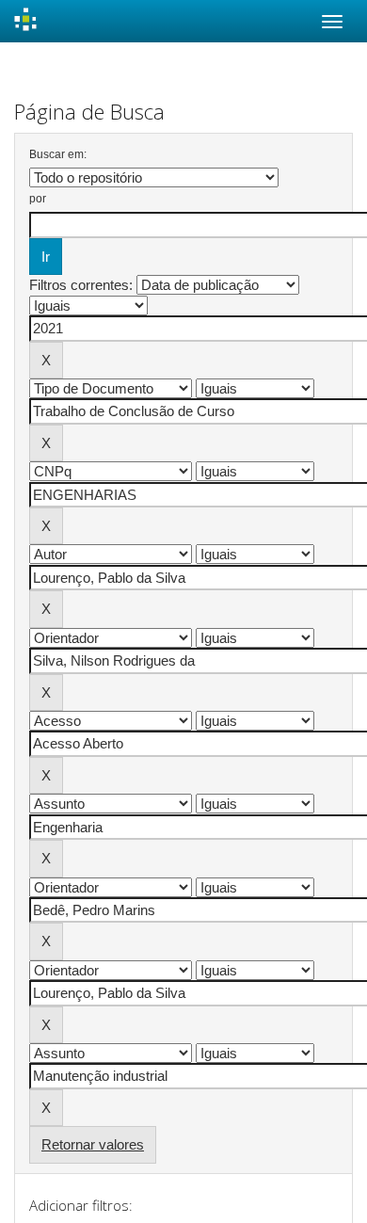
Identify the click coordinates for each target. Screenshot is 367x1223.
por (37, 198)
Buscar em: (58, 154)
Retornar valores (92, 1144)
